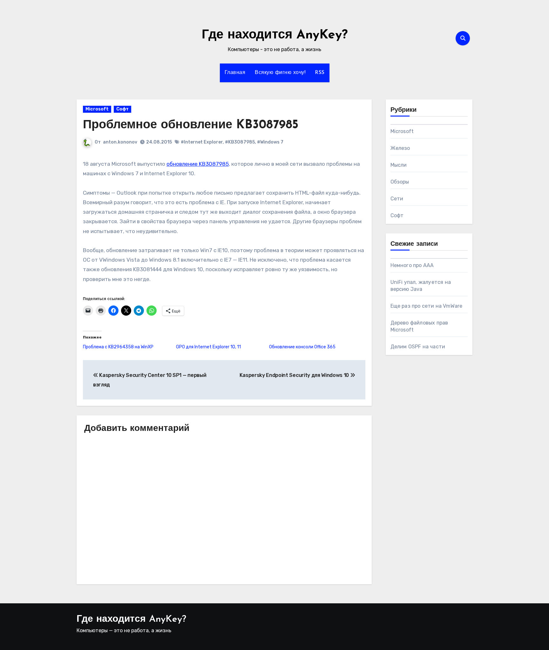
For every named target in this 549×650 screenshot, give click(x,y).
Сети (396, 199)
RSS (320, 72)
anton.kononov (120, 142)
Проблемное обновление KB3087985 (190, 125)
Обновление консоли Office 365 (302, 347)
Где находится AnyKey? (275, 35)
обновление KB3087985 (197, 164)
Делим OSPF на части (417, 347)
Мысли (398, 165)
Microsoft (97, 109)
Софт (122, 109)
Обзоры (399, 182)
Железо (400, 148)
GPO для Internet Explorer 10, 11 (208, 347)
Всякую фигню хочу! (280, 72)
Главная (235, 72)
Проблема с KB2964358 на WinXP (118, 347)
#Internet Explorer (202, 142)
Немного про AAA (412, 265)
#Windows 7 (270, 142)
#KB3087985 (240, 142)
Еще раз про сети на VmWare (426, 306)
